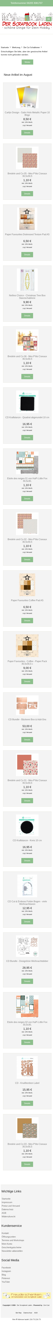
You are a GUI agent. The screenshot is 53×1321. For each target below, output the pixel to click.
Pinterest (6, 1278)
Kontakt (5, 1233)
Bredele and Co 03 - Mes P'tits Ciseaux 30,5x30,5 (27, 1145)
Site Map (18, 1313)
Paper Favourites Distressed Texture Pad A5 (27, 234)
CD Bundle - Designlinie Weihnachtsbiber (27, 961)
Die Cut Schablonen (31, 47)
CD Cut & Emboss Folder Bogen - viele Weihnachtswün (27, 902)
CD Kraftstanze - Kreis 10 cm (27, 840)
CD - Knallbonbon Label (27, 1083)
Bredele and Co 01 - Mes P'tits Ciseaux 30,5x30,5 (27, 781)
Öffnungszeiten (9, 1236)
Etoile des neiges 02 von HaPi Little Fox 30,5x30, (27, 1023)
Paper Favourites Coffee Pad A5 (27, 600)
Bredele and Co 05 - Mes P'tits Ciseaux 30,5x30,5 (27, 174)
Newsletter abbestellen (12, 1251)
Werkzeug (16, 47)
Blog (4, 1274)
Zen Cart (46, 1305)
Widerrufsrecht (8, 1216)
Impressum (7, 1202)
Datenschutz (7, 1209)
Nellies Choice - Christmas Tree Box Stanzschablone (27, 296)
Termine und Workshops (13, 1240)
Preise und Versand (11, 1206)
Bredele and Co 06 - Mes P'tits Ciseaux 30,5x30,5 (27, 357)
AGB (4, 1213)
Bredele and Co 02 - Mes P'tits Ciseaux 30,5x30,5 (27, 540)
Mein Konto (7, 1244)
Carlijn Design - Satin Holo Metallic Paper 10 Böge (27, 113)
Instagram (6, 1271)
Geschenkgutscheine (11, 1247)
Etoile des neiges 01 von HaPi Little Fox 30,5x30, (27, 479)
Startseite (5, 47)
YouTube (6, 1282)
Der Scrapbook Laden (24, 1305)
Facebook (6, 1267)
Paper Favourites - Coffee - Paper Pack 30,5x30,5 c (27, 662)
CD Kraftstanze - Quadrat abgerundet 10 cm (27, 417)
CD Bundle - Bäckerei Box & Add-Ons (27, 719)
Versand (29, 125)
